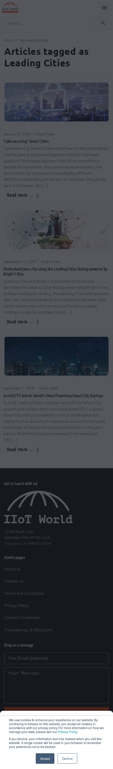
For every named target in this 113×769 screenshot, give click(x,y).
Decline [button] (67, 758)
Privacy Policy (67, 731)
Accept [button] (45, 758)
